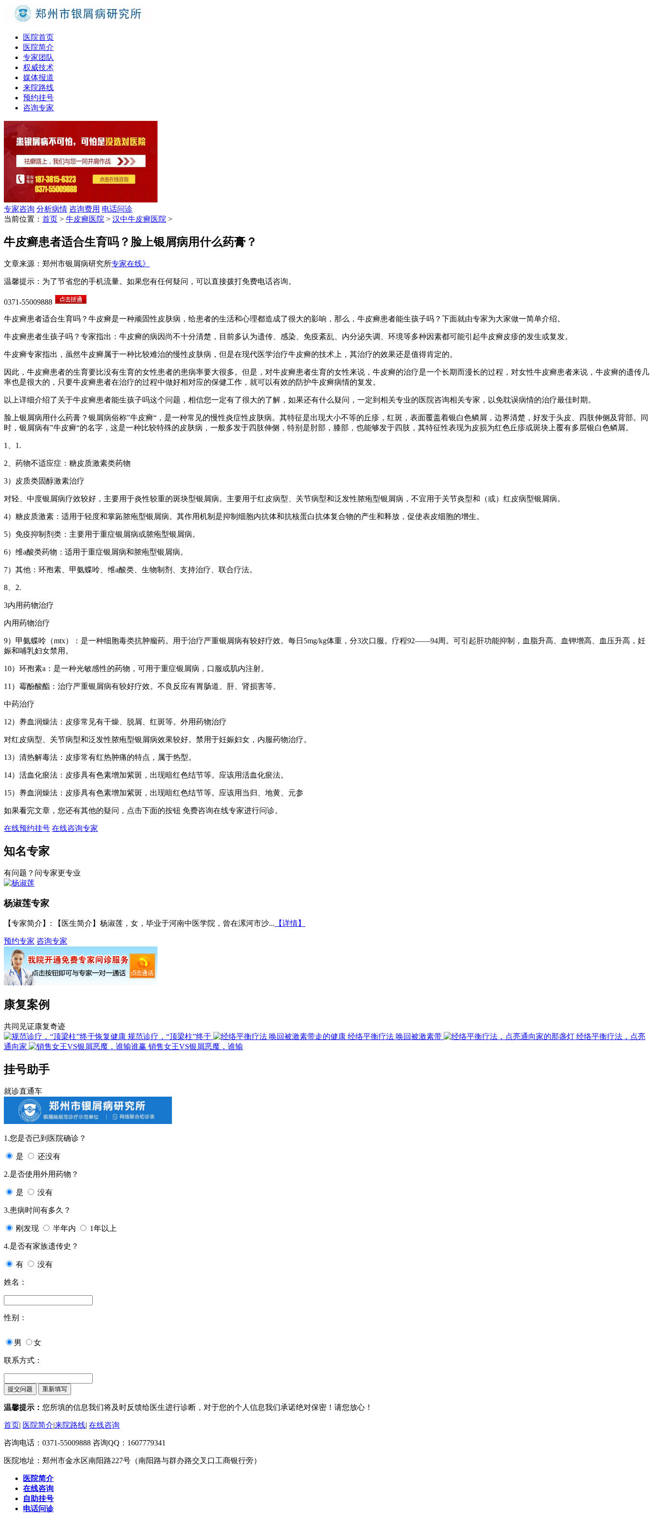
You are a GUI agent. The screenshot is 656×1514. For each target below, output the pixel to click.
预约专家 (19, 941)
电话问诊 (117, 209)
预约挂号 (38, 98)
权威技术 (38, 67)
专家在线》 (130, 264)
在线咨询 (104, 1425)
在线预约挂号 (27, 828)
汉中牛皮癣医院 (139, 219)
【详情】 (290, 923)
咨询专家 (38, 108)
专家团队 (38, 57)
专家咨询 (19, 209)
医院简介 (38, 47)
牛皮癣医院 (85, 219)
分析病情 (51, 209)
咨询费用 (84, 209)
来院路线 (38, 87)
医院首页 (38, 37)
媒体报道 (38, 77)
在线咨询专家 (75, 828)
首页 (50, 219)
